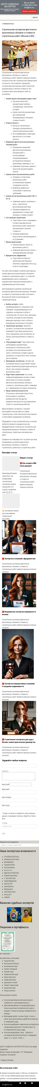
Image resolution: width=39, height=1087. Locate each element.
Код (7, 771)
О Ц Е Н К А (8, 870)
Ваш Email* (5, 784)
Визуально (4, 771)
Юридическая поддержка (9, 842)
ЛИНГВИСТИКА (10, 892)
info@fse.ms (29, 7)
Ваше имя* (6, 789)
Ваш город (5, 805)
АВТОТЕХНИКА (9, 868)
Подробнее (4, 1081)
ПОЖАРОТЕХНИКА (10, 876)
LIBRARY (7, 897)
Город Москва (9, 961)
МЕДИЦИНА (8, 889)
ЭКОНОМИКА (9, 886)
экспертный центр (22, 421)
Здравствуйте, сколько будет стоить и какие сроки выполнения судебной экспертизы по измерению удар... (21, 1019)
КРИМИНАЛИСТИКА (11, 859)
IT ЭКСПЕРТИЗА (10, 878)
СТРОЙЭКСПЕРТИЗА (8, 24)
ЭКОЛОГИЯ (8, 884)
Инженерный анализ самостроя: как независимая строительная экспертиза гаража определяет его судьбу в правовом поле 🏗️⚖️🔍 (9, 482)
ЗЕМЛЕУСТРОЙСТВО (11, 873)
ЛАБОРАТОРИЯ (9, 865)
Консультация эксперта (8, 995)
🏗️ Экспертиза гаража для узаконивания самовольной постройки (10, 515)
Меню (35, 17)
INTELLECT (8, 895)
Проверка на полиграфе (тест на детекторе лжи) (19, 439)
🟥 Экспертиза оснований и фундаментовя (18, 559)
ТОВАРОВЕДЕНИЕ (10, 881)
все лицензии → (6, 954)
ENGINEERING (9, 862)
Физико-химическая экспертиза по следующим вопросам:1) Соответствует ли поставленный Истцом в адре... (21, 1027)
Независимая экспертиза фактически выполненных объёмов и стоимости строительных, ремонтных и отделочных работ (19, 445)
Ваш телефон (6, 797)
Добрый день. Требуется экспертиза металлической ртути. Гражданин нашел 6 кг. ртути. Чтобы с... (20, 1035)
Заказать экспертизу (29, 11)
